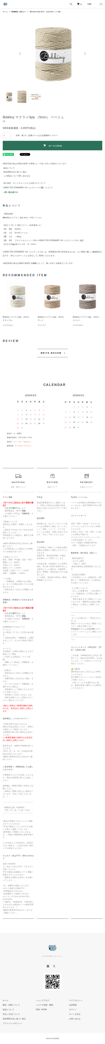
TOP (89, 4)
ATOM (44, 1009)
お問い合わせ (75, 1018)
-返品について (9, 167)
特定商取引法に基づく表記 (14, 1018)
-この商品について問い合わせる (16, 175)
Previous (20, 54)
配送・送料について (11, 1004)
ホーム (5, 11)
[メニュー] (101, 4)
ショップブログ (42, 1000)
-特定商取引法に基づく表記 (14, 171)
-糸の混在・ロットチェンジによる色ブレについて (24, 183)
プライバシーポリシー (12, 1023)
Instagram (75, 628)
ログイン (73, 1009)
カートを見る (75, 1014)
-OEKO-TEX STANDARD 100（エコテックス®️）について (28, 187)
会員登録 (73, 1004)
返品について (8, 1009)
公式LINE (91, 628)
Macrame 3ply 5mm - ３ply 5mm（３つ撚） (46, 11)
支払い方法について (11, 1014)
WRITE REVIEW (51, 353)
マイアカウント (75, 1000)
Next (85, 54)
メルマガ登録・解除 (44, 1004)
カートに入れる (55, 145)
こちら (24, 543)
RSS (38, 1009)
